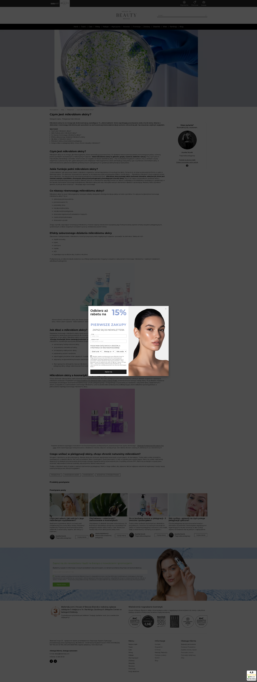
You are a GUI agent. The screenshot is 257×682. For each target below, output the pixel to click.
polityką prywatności (106, 365)
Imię (92, 334)
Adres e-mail (95, 339)
